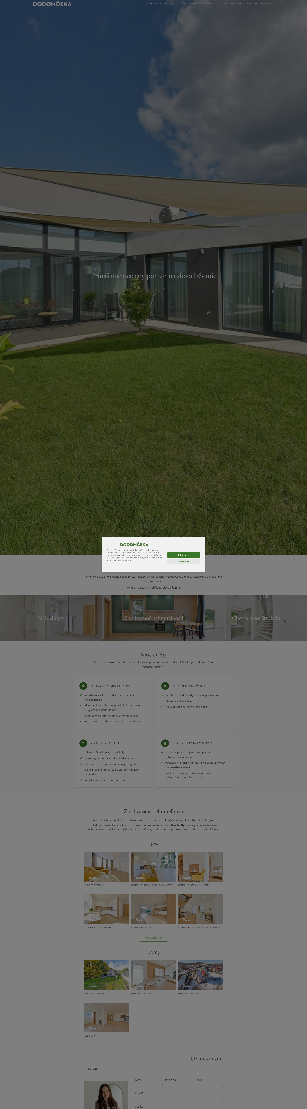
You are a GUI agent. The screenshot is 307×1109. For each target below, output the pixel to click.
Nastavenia (184, 561)
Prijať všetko (183, 555)
